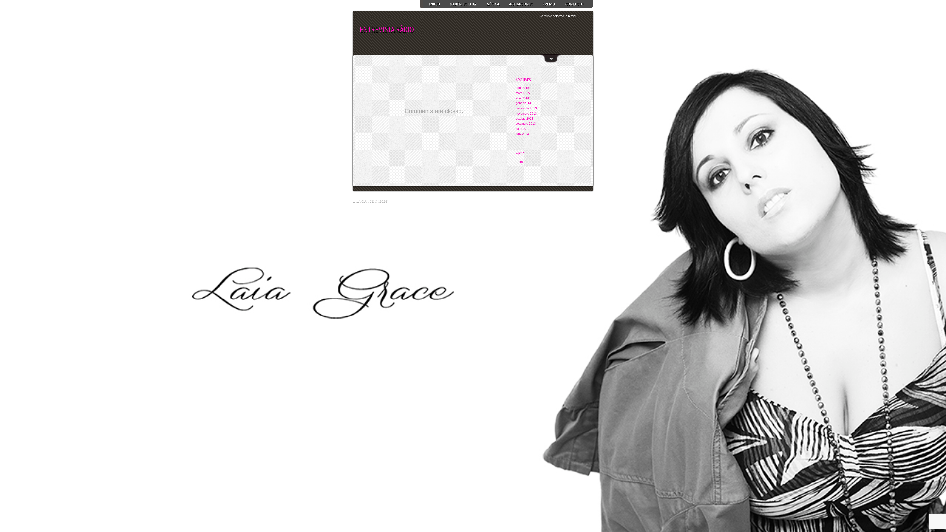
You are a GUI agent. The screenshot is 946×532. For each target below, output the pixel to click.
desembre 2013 (526, 108)
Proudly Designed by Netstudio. (575, 201)
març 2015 (523, 93)
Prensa (549, 4)
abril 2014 (522, 98)
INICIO (434, 4)
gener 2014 (523, 103)
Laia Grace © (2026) (371, 201)
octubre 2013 (524, 118)
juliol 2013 (523, 129)
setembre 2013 (526, 123)
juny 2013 (522, 134)
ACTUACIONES (521, 4)
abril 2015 (522, 88)
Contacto (574, 4)
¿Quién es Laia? (463, 4)
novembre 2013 (526, 113)
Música (493, 4)
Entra (519, 162)
